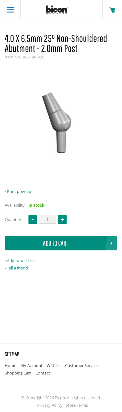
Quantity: (13, 219)
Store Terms (77, 405)
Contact (42, 373)
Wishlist (54, 365)
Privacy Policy (50, 405)
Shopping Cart (18, 373)
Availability (15, 205)
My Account (31, 365)
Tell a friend (17, 268)
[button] (62, 219)
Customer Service (81, 365)
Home (10, 365)
